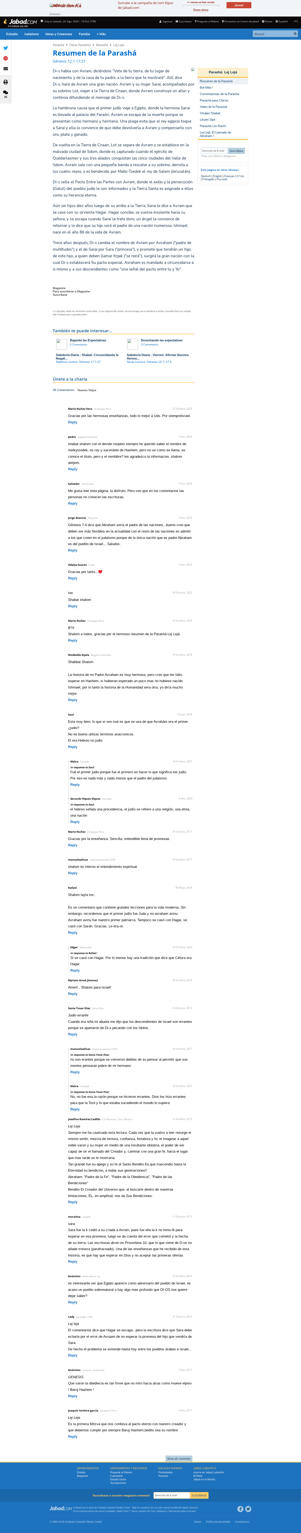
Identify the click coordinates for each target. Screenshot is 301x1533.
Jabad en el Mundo (204, 1479)
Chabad (102, 1507)
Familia (84, 34)
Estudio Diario (118, 1479)
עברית (240, 176)
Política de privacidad (218, 1521)
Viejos (92, 390)
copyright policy (79, 314)
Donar (268, 21)
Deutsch (206, 176)
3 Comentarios (149, 344)
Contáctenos (242, 1521)
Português (208, 179)
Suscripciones (118, 1483)
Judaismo (161, 1511)
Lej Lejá (118, 45)
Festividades (165, 1472)
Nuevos (83, 390)
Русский (222, 179)
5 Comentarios (78, 344)
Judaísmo (31, 34)
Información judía (177, 1511)
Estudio (12, 34)
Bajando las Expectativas (88, 340)
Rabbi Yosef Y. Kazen (127, 1511)
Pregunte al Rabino (208, 21)
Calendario (116, 1476)
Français (229, 176)
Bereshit (102, 45)
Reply (72, 422)
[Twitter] (248, 1509)
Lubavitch (111, 1507)
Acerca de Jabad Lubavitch (208, 1472)
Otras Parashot (80, 45)
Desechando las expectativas (162, 340)
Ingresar (167, 21)
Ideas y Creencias (58, 34)
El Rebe (198, 1476)
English (217, 176)
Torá (152, 1511)
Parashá (58, 45)
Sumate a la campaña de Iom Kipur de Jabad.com (145, 5)
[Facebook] (240, 1509)
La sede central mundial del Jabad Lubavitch (176, 1507)
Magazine (82, 1476)
